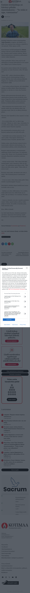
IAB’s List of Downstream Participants (16, 289)
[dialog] (15, 296)
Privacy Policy (23, 324)
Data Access (15, 324)
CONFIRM (9, 319)
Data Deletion (7, 324)
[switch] (25, 296)
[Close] (27, 268)
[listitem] (15, 293)
